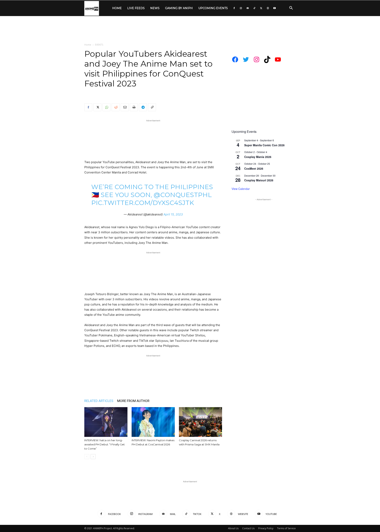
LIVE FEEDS (136, 8)
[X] (261, 8)
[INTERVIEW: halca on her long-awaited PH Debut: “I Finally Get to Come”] (105, 422)
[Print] (134, 107)
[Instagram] (241, 8)
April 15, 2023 (173, 214)
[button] (291, 8)
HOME (117, 8)
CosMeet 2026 (253, 168)
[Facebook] (234, 8)
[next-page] (93, 456)
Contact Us (248, 528)
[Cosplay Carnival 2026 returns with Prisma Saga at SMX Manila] (200, 422)
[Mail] (248, 8)
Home (87, 44)
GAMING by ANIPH (179, 8)
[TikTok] (254, 8)
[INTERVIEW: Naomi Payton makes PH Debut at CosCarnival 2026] (153, 422)
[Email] (125, 107)
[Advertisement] (190, 30)
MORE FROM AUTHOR (133, 401)
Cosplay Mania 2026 (257, 157)
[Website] (268, 8)
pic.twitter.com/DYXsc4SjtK (142, 203)
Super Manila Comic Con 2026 (264, 145)
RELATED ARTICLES (98, 401)
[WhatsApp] (106, 107)
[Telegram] (143, 107)
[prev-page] (86, 456)
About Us (233, 528)
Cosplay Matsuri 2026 (258, 180)
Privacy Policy (265, 528)
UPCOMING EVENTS (213, 8)
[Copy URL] (152, 107)
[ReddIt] (116, 107)
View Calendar (241, 189)
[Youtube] (274, 8)
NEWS (155, 8)
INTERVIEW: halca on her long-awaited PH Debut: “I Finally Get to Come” (104, 444)
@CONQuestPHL (183, 195)
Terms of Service (286, 528)
